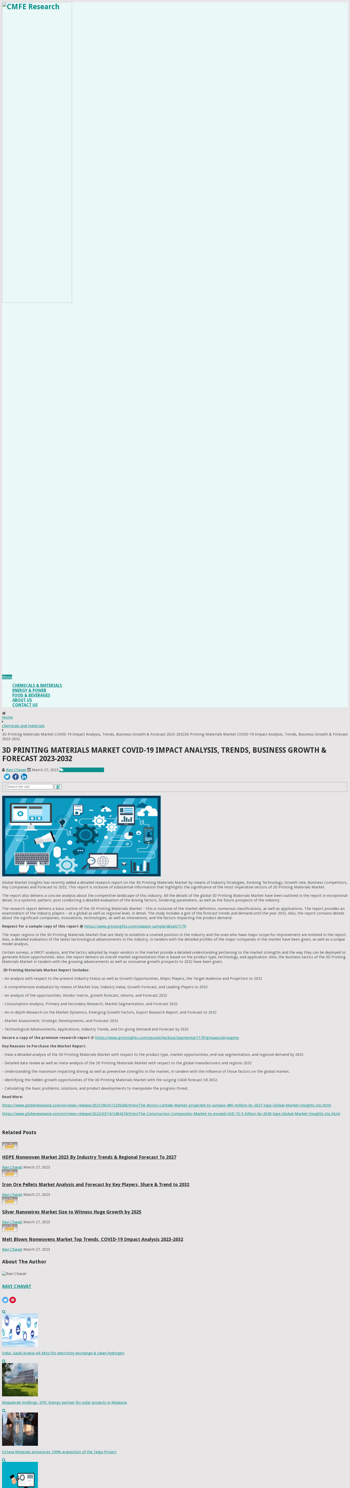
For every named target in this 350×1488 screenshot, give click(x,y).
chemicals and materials (23, 726)
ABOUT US (22, 700)
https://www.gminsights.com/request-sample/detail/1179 (135, 926)
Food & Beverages (31, 695)
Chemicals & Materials (37, 685)
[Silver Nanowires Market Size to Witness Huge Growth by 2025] (9, 1202)
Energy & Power (29, 690)
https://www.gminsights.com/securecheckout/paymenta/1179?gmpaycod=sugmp (167, 1037)
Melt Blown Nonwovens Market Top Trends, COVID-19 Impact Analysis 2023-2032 (92, 1239)
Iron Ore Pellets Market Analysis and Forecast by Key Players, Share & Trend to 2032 (95, 1184)
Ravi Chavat (16, 770)
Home (7, 717)
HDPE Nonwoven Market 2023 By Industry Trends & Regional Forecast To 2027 (89, 1157)
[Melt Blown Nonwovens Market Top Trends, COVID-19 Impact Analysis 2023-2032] (9, 1230)
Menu (7, 677)
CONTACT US (25, 705)
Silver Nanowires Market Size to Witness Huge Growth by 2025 (71, 1212)
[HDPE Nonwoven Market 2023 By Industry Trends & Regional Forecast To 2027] (9, 1148)
